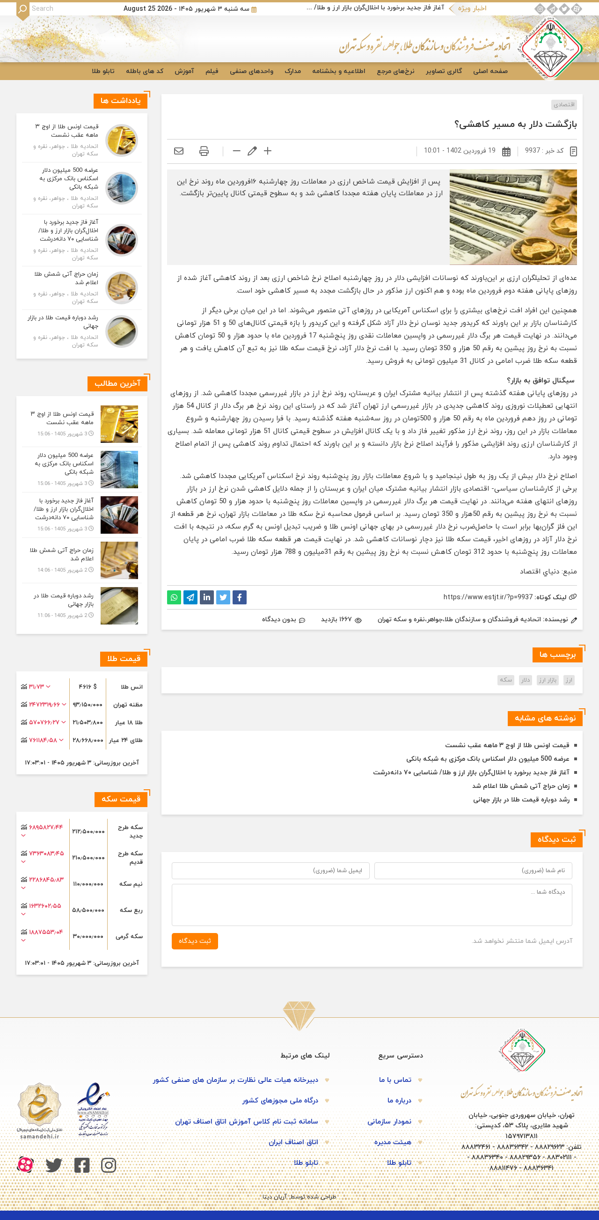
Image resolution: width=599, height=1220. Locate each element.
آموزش (184, 71)
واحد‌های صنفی (251, 71)
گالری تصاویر (444, 71)
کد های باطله (144, 71)
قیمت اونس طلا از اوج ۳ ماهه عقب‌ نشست (507, 745)
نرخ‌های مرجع (396, 71)
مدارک (293, 71)
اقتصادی (564, 105)
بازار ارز (547, 680)
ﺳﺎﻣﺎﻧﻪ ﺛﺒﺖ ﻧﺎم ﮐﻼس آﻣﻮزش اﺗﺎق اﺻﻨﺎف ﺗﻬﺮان (246, 1122)
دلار (525, 680)
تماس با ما (395, 1080)
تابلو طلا (103, 71)
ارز (569, 680)
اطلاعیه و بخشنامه (338, 71)
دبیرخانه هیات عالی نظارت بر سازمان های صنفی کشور (235, 1080)
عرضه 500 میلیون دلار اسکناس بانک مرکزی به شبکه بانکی (488, 759)
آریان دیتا (275, 1197)
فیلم (212, 71)
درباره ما (399, 1101)
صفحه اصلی (490, 71)
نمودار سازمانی (389, 1122)
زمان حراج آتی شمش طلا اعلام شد (521, 786)
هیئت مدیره (392, 1142)
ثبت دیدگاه (195, 941)
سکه (506, 680)
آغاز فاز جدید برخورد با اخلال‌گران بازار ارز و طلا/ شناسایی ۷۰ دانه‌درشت (374, 7)
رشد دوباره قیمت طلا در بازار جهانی (521, 799)
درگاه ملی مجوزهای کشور (280, 1101)
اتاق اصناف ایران (293, 1142)
